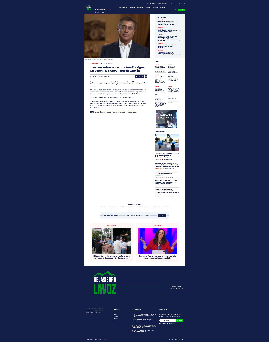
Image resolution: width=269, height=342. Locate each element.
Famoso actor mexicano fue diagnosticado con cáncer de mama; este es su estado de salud (167, 54)
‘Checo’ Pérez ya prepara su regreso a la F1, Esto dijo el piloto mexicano (173, 100)
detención (109, 112)
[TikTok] (172, 339)
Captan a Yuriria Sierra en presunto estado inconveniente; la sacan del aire (157, 257)
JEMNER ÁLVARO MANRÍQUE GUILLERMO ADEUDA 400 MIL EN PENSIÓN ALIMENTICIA (167, 173)
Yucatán (159, 34)
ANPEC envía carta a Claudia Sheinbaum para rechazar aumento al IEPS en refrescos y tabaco (167, 23)
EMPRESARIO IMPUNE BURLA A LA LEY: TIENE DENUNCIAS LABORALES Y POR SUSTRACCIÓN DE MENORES (166, 182)
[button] (174, 3)
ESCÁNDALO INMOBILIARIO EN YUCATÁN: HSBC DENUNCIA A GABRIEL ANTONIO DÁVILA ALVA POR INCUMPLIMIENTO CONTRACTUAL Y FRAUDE (160, 103)
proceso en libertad (132, 112)
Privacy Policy (172, 323)
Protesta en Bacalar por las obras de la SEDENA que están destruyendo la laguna (167, 155)
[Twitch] (176, 339)
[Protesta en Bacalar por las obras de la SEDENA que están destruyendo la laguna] (167, 142)
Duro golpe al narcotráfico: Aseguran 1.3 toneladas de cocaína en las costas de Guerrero (167, 30)
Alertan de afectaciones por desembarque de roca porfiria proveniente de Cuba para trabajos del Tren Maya (167, 191)
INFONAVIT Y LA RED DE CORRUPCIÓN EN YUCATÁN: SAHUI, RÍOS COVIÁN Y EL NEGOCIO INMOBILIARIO (173, 91)
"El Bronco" (97, 112)
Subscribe (179, 320)
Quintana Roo (95, 63)
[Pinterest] (142, 76)
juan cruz (94, 76)
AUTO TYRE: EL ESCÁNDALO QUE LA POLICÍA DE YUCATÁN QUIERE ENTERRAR (166, 46)
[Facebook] (179, 3)
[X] (183, 3)
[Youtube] (184, 3)
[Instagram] (181, 3)
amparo (103, 112)
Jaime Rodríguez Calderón (119, 112)
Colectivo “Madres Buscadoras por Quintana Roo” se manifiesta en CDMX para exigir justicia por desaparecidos (167, 164)
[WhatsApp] (146, 76)
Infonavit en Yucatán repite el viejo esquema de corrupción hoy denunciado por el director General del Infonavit (167, 38)
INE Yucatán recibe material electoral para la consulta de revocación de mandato (111, 257)
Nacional (160, 19)
